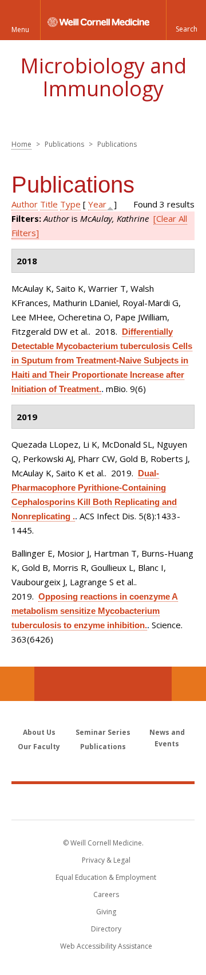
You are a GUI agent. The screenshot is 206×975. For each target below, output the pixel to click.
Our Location (17, 684)
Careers (106, 894)
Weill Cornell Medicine (103, 801)
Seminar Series (103, 732)
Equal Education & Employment (106, 877)
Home (21, 144)
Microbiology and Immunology (103, 77)
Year (97, 204)
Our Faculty (39, 746)
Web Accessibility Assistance (106, 946)
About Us (39, 732)
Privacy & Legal (106, 860)
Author (24, 204)
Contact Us (189, 684)
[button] (186, 20)
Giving (106, 912)
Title (49, 204)
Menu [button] (20, 29)
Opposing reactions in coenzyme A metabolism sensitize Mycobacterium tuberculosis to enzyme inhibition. (94, 611)
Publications (103, 746)
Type (70, 204)
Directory (106, 929)
